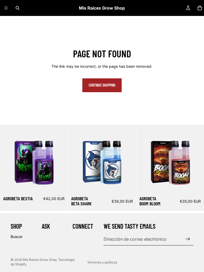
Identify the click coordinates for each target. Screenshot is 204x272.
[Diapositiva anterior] (144, 159)
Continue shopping (102, 85)
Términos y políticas (102, 262)
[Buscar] (17, 8)
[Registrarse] (187, 239)
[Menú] (6, 8)
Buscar (17, 236)
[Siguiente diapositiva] (196, 159)
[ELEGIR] (60, 184)
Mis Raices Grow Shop (40, 260)
